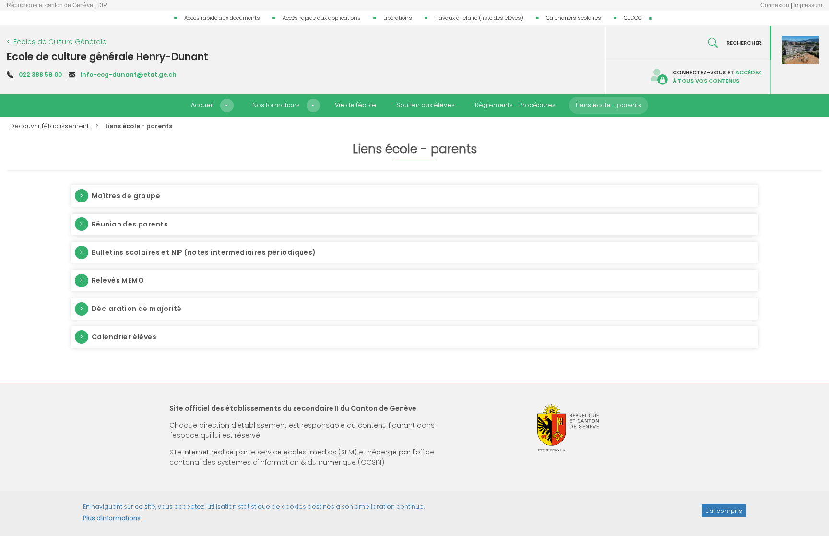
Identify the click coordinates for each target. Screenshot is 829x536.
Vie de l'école (355, 105)
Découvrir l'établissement (49, 126)
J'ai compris (724, 510)
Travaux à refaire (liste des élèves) (479, 18)
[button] (227, 105)
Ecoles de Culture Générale (60, 42)
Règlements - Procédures (515, 105)
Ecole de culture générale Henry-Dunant (107, 56)
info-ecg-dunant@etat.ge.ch (129, 75)
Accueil (202, 105)
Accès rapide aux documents (222, 18)
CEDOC (633, 18)
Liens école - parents (608, 105)
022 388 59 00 (40, 75)
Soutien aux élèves (425, 105)
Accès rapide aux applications (322, 18)
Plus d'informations (112, 518)
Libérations (397, 18)
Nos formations (276, 105)
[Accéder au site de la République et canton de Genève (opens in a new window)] (568, 427)
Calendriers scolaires (573, 18)
